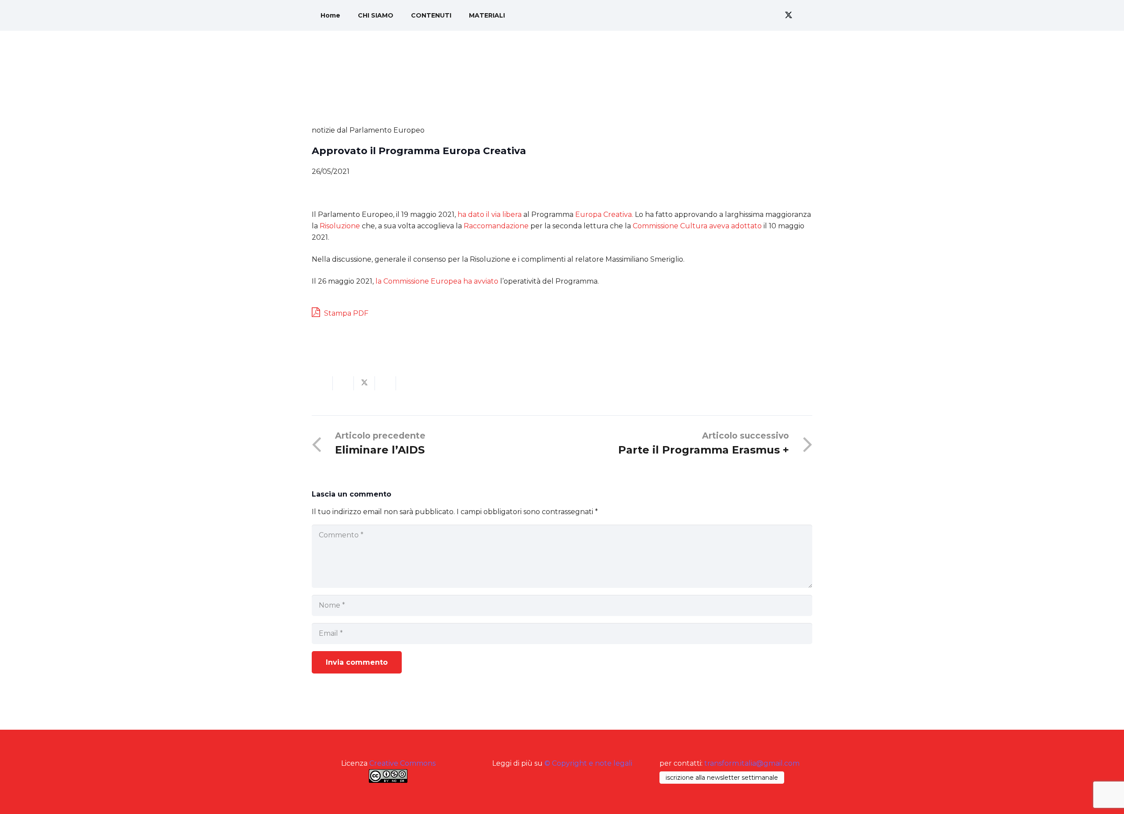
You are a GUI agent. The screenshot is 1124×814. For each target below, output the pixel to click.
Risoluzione (340, 226)
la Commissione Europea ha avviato (436, 281)
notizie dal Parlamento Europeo (368, 130)
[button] (746, 15)
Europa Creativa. (604, 214)
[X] (788, 15)
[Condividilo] (343, 383)
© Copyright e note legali (588, 763)
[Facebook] (773, 15)
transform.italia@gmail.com (752, 763)
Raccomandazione (496, 226)
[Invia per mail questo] (322, 383)
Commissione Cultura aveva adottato (697, 226)
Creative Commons (402, 763)
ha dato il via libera (490, 214)
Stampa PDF (345, 313)
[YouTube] (804, 15)
